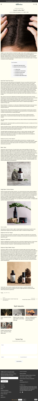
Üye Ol (2, 395)
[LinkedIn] (22, 392)
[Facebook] (5, 292)
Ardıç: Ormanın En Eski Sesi (6, 318)
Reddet (24, 399)
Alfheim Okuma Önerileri (19, 8)
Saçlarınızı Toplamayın (19, 73)
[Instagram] (20, 392)
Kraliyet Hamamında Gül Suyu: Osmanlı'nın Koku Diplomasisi (6, 332)
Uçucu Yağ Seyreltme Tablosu (6, 392)
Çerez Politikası (15, 399)
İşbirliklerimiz (3, 397)
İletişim (2, 388)
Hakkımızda (3, 386)
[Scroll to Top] (36, 395)
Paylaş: (2, 292)
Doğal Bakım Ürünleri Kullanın (20, 70)
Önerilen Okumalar (4, 393)
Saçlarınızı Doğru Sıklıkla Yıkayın (21, 75)
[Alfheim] (19, 4)
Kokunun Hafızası (23, 373)
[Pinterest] (7, 292)
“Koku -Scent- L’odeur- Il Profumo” (26, 376)
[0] (36, 4)
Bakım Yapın (17, 69)
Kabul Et (20, 399)
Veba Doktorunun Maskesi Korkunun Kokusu (27, 375)
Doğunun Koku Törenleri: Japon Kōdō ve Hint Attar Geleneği (18, 319)
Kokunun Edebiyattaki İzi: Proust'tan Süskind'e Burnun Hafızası (31, 319)
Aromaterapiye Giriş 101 (24, 382)
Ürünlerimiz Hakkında (4, 390)
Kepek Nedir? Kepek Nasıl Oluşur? (19, 65)
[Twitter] (9, 292)
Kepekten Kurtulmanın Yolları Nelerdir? (19, 66)
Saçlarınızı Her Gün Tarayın (20, 72)
